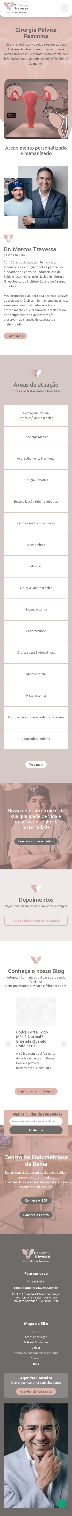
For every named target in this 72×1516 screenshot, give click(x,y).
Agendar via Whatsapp (36, 1391)
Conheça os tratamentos (36, 841)
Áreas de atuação (36, 1337)
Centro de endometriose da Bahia (36, 1353)
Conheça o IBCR (36, 1200)
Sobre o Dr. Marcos (36, 1342)
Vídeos (36, 1347)
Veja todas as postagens (36, 1091)
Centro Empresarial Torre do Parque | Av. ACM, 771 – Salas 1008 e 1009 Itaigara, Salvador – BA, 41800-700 (36, 1297)
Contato (36, 1358)
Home (36, 1331)
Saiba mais (15, 336)
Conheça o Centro (36, 1215)
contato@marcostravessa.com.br (36, 1287)
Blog (36, 1363)
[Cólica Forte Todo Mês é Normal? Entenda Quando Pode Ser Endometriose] (36, 1011)
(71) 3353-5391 (36, 1281)
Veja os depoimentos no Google (36, 920)
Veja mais (36, 764)
